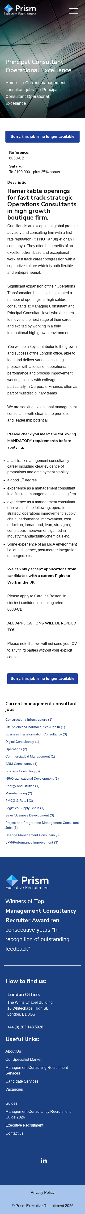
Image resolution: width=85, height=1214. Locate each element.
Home (11, 82)
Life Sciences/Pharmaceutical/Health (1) (35, 727)
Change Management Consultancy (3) (34, 835)
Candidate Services (21, 1081)
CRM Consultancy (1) (21, 764)
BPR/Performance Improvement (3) (31, 842)
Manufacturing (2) (18, 793)
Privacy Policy (43, 1192)
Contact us (14, 1133)
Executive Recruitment (24, 1125)
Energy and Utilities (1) (22, 786)
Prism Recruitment (24, 10)
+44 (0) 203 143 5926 (25, 1027)
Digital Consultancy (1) (22, 742)
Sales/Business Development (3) (29, 815)
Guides (11, 1103)
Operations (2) (16, 749)
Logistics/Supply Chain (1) (24, 808)
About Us (13, 1051)
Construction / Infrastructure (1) (28, 719)
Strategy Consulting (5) (22, 771)
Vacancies (14, 1089)
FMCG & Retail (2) (19, 800)
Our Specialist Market (23, 1059)
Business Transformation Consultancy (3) (36, 734)
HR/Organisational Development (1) (32, 778)
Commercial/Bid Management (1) (30, 756)
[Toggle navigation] (73, 11)
